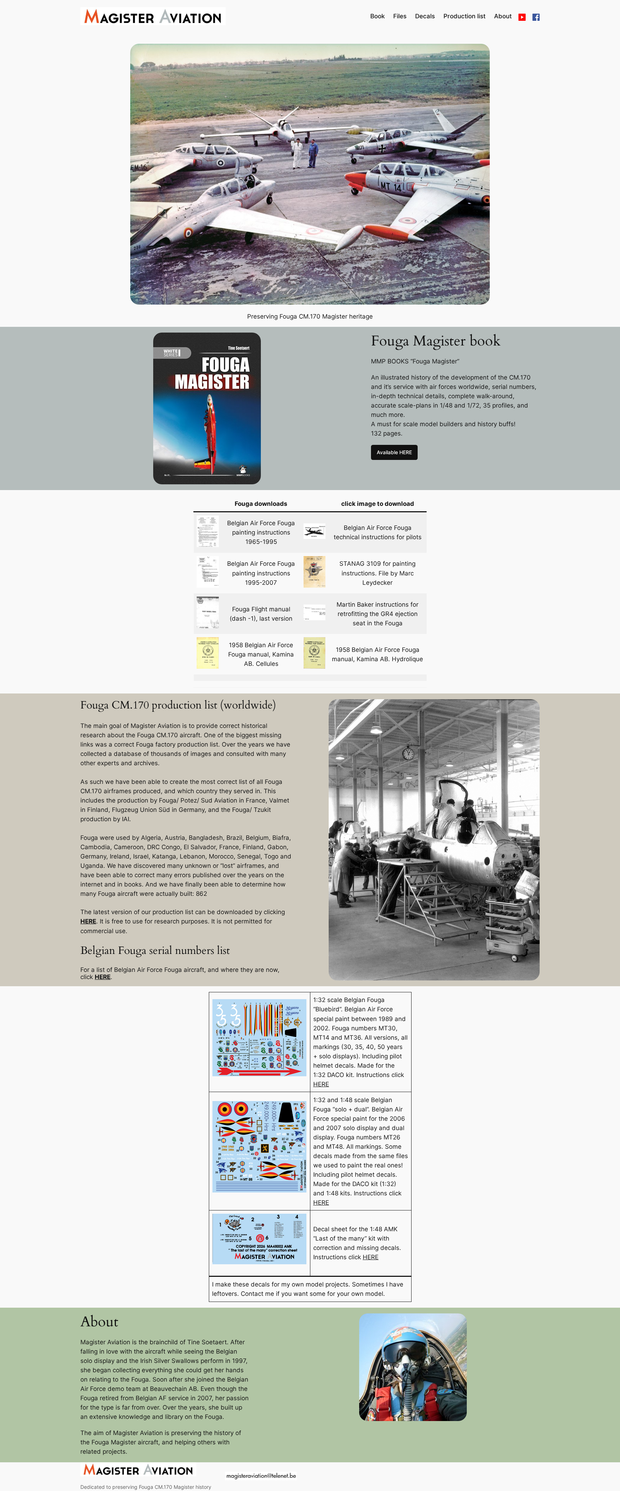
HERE (88, 921)
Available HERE (394, 452)
